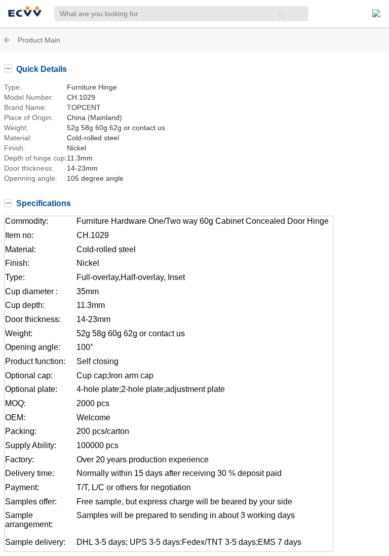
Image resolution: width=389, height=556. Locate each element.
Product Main (39, 40)
